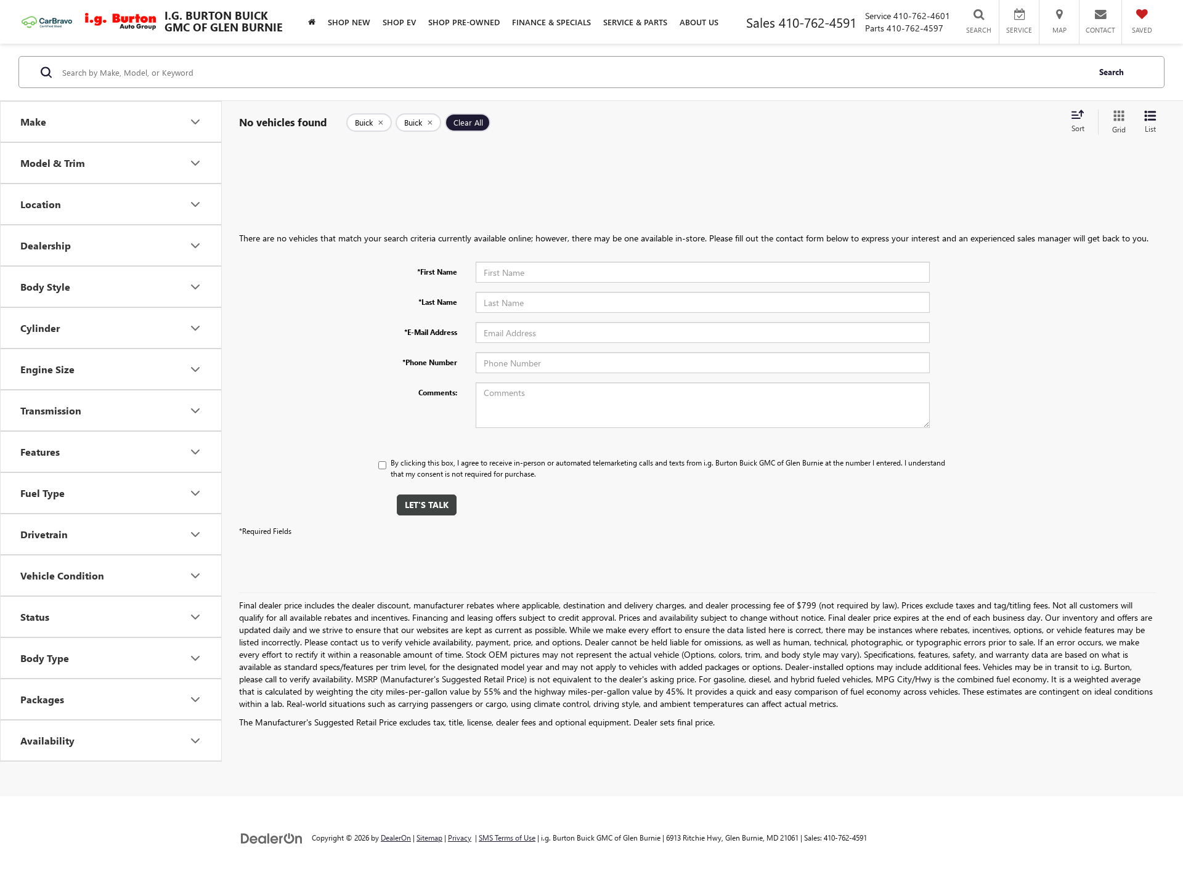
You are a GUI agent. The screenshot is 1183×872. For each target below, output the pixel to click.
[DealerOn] (271, 837)
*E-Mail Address (430, 332)
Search (1111, 72)
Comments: (437, 392)
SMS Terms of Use (507, 837)
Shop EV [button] (399, 22)
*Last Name (437, 302)
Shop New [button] (349, 22)
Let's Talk (427, 505)
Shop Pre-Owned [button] (464, 22)
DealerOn (396, 837)
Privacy (459, 837)
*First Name (437, 272)
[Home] (312, 22)
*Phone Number (429, 362)
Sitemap (429, 837)
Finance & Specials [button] (551, 22)
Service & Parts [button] (635, 22)
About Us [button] (699, 22)
